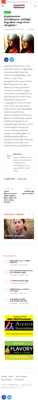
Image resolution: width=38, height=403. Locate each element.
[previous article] (34, 2)
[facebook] (6, 59)
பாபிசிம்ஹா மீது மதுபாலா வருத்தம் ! (28, 192)
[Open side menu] (2, 6)
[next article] (31, 2)
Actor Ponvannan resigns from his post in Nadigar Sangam (21, 271)
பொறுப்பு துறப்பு (19, 379)
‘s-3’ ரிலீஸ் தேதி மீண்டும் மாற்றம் (19, 280)
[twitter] (11, 59)
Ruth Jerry (12, 29)
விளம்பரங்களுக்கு (21, 376)
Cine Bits (7, 12)
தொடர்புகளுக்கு (7, 379)
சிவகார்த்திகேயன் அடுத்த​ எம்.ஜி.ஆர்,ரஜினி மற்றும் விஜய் (18, 300)
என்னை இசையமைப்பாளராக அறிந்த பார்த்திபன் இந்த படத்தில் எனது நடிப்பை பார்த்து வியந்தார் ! (10, 196)
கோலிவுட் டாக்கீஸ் (22, 179)
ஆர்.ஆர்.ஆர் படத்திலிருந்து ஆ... (15, 236)
